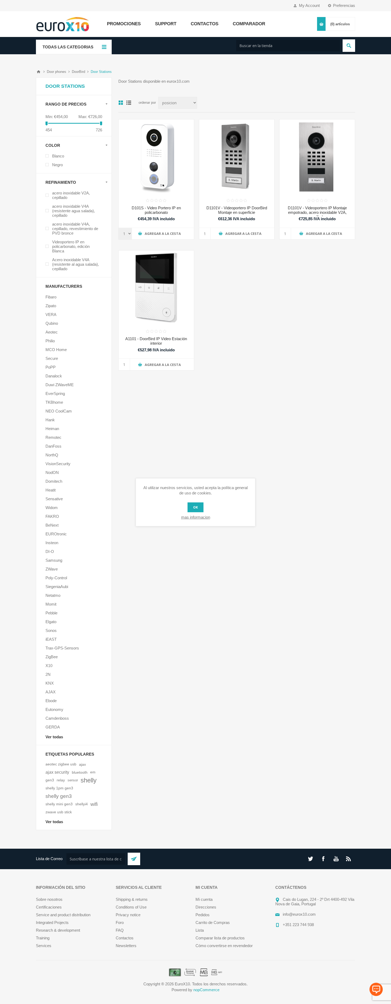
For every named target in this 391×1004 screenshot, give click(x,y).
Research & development (58, 930)
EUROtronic (56, 534)
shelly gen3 (58, 796)
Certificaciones (49, 907)
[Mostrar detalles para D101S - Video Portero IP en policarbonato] (156, 157)
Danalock (53, 376)
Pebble (51, 613)
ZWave (51, 569)
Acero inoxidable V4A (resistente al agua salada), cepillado (75, 264)
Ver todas (54, 737)
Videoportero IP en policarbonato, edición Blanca (71, 246)
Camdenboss (57, 718)
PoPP (50, 367)
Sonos (51, 630)
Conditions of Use (131, 907)
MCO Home (56, 349)
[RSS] (348, 859)
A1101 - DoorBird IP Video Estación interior (156, 340)
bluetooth (80, 772)
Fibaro (50, 297)
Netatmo (52, 595)
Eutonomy (54, 709)
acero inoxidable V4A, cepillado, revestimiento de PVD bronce (75, 228)
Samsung (53, 560)
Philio (50, 341)
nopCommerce (206, 990)
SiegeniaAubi (56, 586)
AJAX (50, 692)
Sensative (54, 499)
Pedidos (203, 915)
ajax (82, 764)
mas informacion (195, 517)
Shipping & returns (132, 899)
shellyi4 (81, 804)
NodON (52, 472)
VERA (50, 314)
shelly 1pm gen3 (59, 788)
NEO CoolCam (58, 411)
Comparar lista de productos (220, 938)
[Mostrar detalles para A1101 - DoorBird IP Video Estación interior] (156, 288)
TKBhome (54, 402)
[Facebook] (323, 859)
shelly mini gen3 (59, 804)
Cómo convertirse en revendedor (224, 945)
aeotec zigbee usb (60, 764)
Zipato (50, 305)
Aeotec (51, 332)
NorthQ (51, 455)
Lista (200, 930)
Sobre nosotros (49, 899)
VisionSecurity (57, 463)
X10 (48, 665)
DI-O (49, 551)
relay (61, 780)
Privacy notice (128, 915)
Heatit (50, 490)
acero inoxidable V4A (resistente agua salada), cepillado (73, 211)
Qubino (51, 323)
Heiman (52, 428)
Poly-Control (56, 578)
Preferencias (344, 5)
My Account (309, 5)
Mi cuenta (204, 899)
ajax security (57, 772)
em (92, 772)
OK (195, 507)
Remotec (53, 437)
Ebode (51, 700)
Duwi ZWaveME (59, 384)
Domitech (53, 481)
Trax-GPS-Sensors (62, 648)
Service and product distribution (63, 915)
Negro (57, 165)
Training (42, 938)
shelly (89, 780)
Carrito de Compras (213, 922)
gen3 (49, 780)
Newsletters (126, 945)
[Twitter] (310, 859)
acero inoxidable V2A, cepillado (71, 195)
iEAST (51, 639)
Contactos (125, 938)
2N (48, 674)
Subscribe (134, 859)
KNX (49, 683)
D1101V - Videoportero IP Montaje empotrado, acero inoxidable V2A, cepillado (317, 212)
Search (349, 45)
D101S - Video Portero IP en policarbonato (156, 210)
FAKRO (52, 516)
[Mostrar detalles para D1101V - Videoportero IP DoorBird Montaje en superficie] (236, 157)
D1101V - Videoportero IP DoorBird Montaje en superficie (236, 210)
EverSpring (55, 393)
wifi (94, 804)
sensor (73, 780)
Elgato (50, 621)
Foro (120, 922)
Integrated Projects (52, 922)
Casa (38, 72)
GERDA (52, 727)
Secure (51, 358)
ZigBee (51, 657)
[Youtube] (336, 859)
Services (43, 945)
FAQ (120, 930)
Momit (50, 604)
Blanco (58, 156)
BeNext (52, 525)
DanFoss (53, 446)
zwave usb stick (58, 812)
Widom (51, 507)
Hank (50, 420)
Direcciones (206, 907)
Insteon (51, 542)
